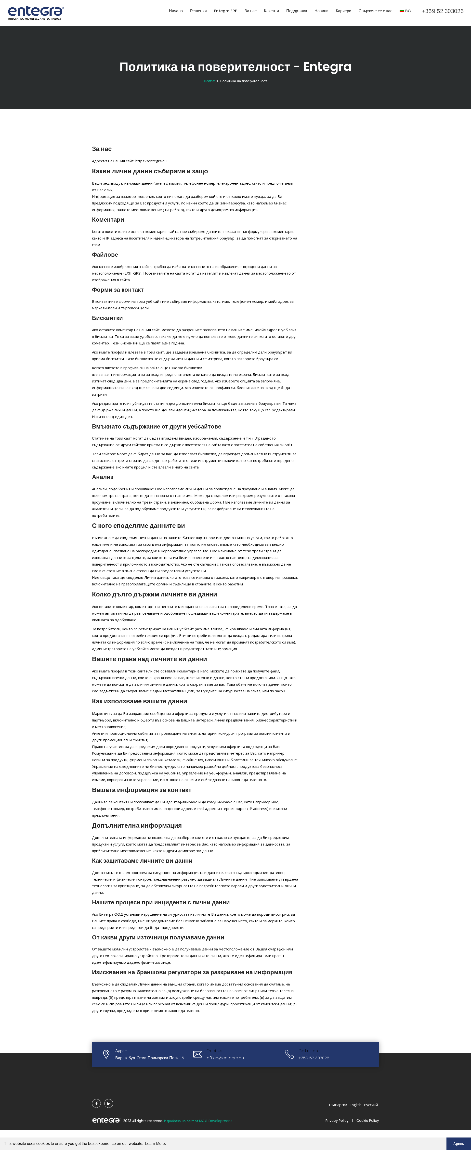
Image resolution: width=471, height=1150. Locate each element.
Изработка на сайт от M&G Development (198, 1120)
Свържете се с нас (375, 11)
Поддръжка (296, 11)
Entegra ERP (225, 11)
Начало (176, 11)
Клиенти (271, 11)
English (355, 1104)
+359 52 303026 (442, 11)
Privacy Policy (337, 1120)
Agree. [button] (458, 1144)
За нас (251, 11)
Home (209, 81)
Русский (371, 1104)
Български (338, 1104)
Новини (321, 11)
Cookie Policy (367, 1120)
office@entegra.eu (225, 1058)
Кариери (343, 11)
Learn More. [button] (155, 1143)
